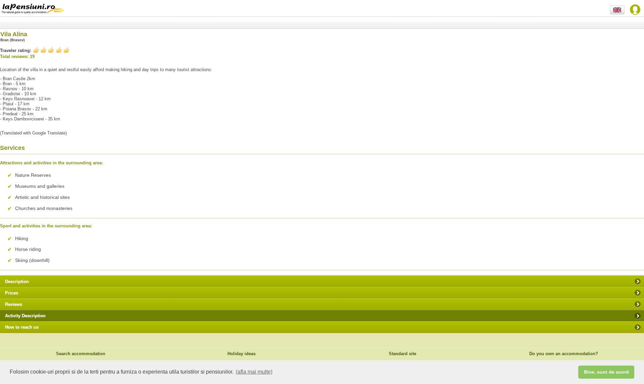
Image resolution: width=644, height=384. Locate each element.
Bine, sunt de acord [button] (606, 372)
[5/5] (51, 50)
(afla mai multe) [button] (254, 372)
